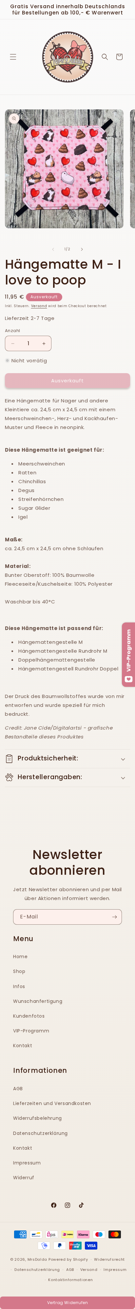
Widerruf (23, 1177)
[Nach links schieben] (53, 249)
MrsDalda (38, 1259)
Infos (19, 986)
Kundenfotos (29, 1016)
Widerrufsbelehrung (37, 1118)
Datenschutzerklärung (40, 1133)
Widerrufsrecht (109, 1259)
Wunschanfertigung (37, 1001)
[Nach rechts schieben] (82, 249)
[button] (13, 57)
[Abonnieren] (114, 917)
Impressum (27, 1163)
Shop (19, 971)
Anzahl (12, 330)
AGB (18, 1088)
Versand (39, 306)
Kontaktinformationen (70, 1279)
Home (20, 956)
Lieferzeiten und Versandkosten (52, 1103)
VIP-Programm (31, 1030)
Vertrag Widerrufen (67, 1302)
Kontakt (22, 1045)
